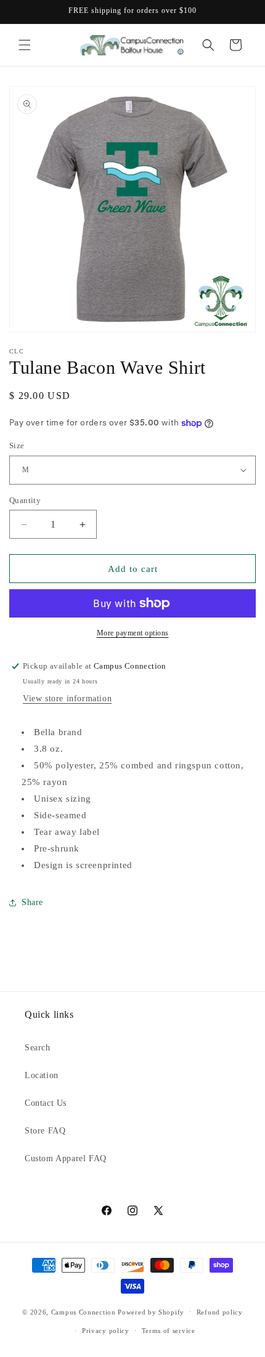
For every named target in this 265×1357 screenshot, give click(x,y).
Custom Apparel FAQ (66, 1158)
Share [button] (32, 902)
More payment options (133, 633)
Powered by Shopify (151, 1311)
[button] (24, 44)
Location (42, 1075)
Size (17, 445)
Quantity (25, 500)
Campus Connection (83, 1311)
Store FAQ (45, 1130)
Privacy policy (105, 1330)
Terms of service (168, 1330)
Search (38, 1047)
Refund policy (220, 1312)
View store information (67, 698)
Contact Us (46, 1103)
